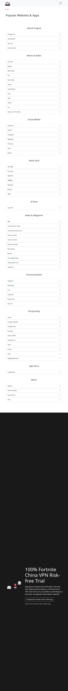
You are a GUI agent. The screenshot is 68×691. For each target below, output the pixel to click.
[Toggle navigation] (60, 3)
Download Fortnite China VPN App (39, 599)
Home (7, 9)
